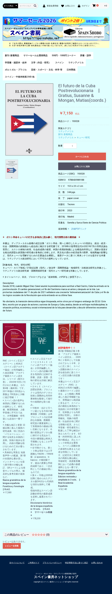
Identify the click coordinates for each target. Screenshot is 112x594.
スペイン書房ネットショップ (56, 577)
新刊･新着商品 (12, 55)
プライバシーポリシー (52, 563)
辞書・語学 (85, 55)
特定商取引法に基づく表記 (76, 563)
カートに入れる (82, 156)
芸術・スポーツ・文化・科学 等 (46, 69)
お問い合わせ (97, 563)
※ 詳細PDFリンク (77, 229)
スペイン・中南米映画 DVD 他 (19, 76)
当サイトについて (17, 563)
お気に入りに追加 (82, 166)
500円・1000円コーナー (64, 55)
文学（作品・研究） (41, 62)
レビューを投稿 (11, 546)
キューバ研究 (83, 137)
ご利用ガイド (33, 563)
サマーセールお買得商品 (35, 55)
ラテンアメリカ (76, 62)
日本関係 (71, 69)
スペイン (59, 62)
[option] (29, 119)
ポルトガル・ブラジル (16, 69)
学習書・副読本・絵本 (16, 62)
